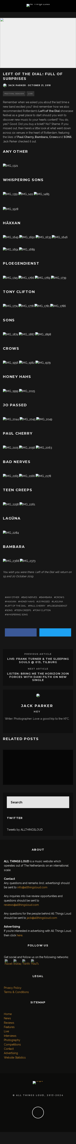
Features (9, 1027)
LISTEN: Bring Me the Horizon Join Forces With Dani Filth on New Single (38, 677)
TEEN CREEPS (23, 610)
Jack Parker (17, 85)
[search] (63, 802)
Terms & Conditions (16, 992)
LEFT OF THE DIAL (16, 605)
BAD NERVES (30, 597)
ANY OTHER (12, 597)
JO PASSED (44, 601)
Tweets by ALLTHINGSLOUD (25, 829)
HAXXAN (11, 601)
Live (30, 94)
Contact (9, 1048)
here (19, 935)
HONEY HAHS (27, 601)
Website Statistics (15, 1057)
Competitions (12, 1044)
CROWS (60, 597)
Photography (12, 1040)
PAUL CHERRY (37, 605)
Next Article (38, 669)
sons (9, 610)
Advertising (11, 1053)
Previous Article (38, 654)
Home (8, 1014)
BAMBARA (46, 597)
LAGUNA (58, 601)
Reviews (9, 1022)
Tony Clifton (42, 610)
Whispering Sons (17, 614)
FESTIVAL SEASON (14, 94)
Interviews (10, 1035)
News (7, 1018)
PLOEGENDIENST (58, 605)
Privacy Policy (12, 987)
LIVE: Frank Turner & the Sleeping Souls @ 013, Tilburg (38, 660)
